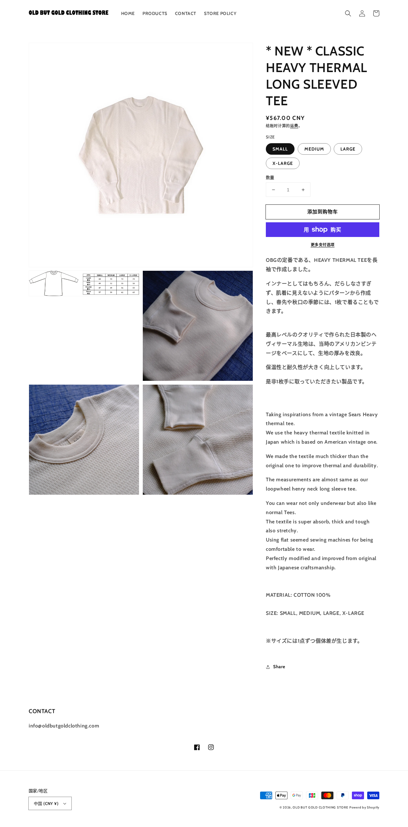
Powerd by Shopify (364, 807)
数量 (270, 177)
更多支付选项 (323, 244)
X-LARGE (283, 163)
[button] (348, 13)
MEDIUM (314, 149)
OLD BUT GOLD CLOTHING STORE (320, 807)
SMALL (280, 149)
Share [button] (279, 666)
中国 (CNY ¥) (46, 803)
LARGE (347, 149)
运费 (294, 125)
